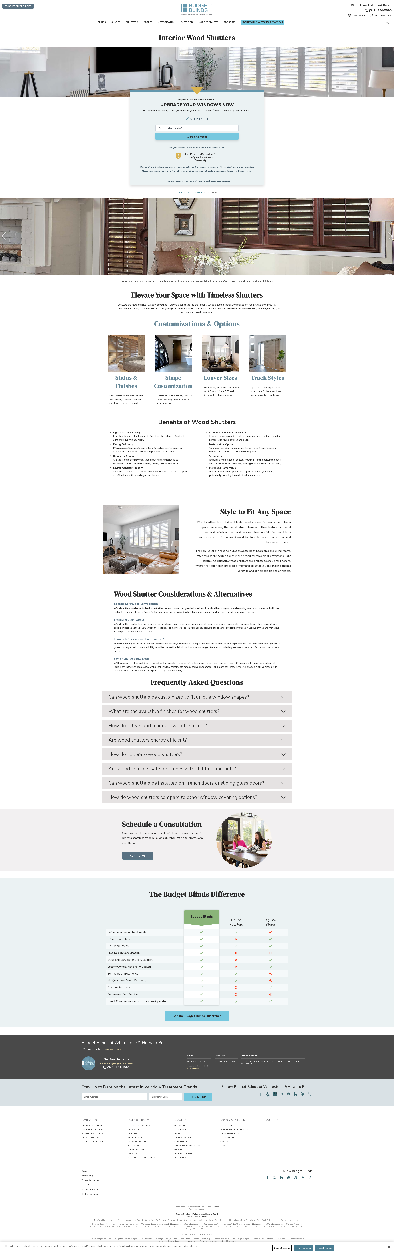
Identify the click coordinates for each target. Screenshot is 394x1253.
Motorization (166, 22)
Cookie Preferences (90, 1194)
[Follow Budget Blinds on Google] (275, 1094)
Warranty (178, 1149)
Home (179, 192)
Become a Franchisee (183, 1153)
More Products (208, 22)
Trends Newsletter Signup (231, 1133)
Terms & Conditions (90, 1180)
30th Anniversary (181, 1141)
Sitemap (85, 1171)
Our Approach (180, 1129)
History (177, 1133)
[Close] (389, 1247)
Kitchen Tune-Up (135, 1137)
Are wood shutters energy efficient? (147, 740)
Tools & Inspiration (232, 1120)
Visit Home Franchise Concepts (141, 1157)
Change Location (111, 1049)
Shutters (132, 22)
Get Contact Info (381, 15)
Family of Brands (139, 1120)
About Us (229, 22)
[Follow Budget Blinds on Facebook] (261, 1094)
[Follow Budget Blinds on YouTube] (302, 1094)
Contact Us (137, 855)
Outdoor (187, 22)
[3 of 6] (195, 268)
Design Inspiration (228, 1137)
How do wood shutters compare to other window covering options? (182, 797)
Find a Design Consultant (93, 1129)
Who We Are (179, 1125)
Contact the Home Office (92, 1141)
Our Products (189, 192)
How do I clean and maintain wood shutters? (157, 725)
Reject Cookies (303, 1248)
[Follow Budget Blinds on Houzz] (295, 1094)
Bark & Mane (133, 1129)
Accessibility (87, 1185)
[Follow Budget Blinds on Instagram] (282, 1094)
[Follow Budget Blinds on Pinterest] (288, 1094)
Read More (194, 1068)
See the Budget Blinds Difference (197, 1016)
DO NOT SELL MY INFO (91, 1189)
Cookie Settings (282, 1248)
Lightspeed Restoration (138, 1141)
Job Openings (180, 1157)
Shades (115, 22)
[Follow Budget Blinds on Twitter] (309, 1094)
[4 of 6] (198, 268)
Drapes (147, 22)
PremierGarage (134, 1145)
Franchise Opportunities (18, 6)
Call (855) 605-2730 (90, 1137)
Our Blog (272, 1120)
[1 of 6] (189, 268)
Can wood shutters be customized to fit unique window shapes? (178, 697)
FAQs (222, 1145)
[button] (357, 15)
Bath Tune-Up (134, 1133)
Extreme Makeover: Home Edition (234, 1129)
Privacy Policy (245, 170)
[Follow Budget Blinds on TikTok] (310, 1177)
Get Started (197, 137)
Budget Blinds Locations (92, 1133)
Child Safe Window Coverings (187, 1145)
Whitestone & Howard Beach (371, 5)
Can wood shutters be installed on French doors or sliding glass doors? (186, 783)
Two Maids (132, 1153)
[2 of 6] (192, 268)
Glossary (224, 1141)
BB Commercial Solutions (139, 1125)
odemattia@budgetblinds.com (116, 1063)
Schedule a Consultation (262, 22)
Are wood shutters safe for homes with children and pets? (172, 768)
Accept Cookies (324, 1248)
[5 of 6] (201, 268)
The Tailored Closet (136, 1149)
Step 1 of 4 (199, 119)
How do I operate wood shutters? (145, 754)
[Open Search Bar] (387, 22)
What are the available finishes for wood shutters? (163, 711)
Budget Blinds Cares (183, 1137)
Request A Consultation (92, 1125)
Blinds (102, 22)
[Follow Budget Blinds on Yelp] (268, 1094)
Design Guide (226, 1125)
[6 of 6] (204, 268)
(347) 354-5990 (380, 10)
